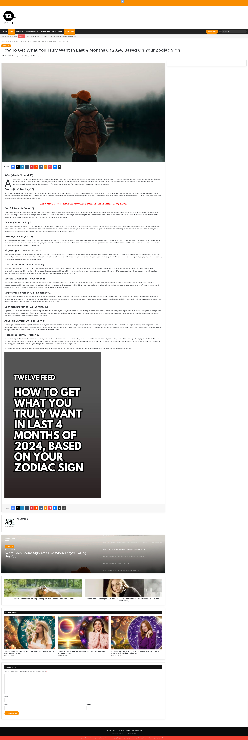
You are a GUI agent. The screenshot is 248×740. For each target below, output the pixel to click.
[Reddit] (36, 167)
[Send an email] (12, 56)
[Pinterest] (32, 167)
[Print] (64, 508)
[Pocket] (50, 167)
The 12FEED (8, 56)
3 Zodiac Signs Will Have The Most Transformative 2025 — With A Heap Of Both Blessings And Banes (56, 36)
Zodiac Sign (69, 31)
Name (6, 696)
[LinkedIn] (22, 167)
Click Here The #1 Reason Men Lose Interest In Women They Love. (83, 203)
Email (6, 704)
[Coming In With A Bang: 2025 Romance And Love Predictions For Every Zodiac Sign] (83, 632)
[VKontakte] (41, 167)
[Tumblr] (27, 167)
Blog (11, 31)
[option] (83, 554)
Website (88, 704)
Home (5, 31)
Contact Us (122, 733)
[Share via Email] (59, 167)
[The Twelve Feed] (8, 17)
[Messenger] (55, 167)
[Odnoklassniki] (45, 167)
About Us (115, 733)
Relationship (57, 31)
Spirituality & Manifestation (27, 31)
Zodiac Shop (212, 31)
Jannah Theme (85, 738)
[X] (18, 167)
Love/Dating (45, 31)
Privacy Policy (132, 733)
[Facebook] (13, 167)
